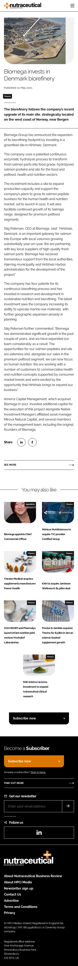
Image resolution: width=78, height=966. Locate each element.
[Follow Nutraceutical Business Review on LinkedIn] (39, 834)
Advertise (11, 901)
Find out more (14, 783)
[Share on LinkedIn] (21, 442)
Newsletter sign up (18, 888)
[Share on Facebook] (32, 442)
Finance (7, 96)
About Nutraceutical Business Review (33, 876)
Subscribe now (24, 718)
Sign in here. (38, 772)
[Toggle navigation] (72, 6)
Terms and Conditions (20, 907)
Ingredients (30, 504)
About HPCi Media (18, 882)
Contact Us (12, 894)
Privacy (9, 913)
